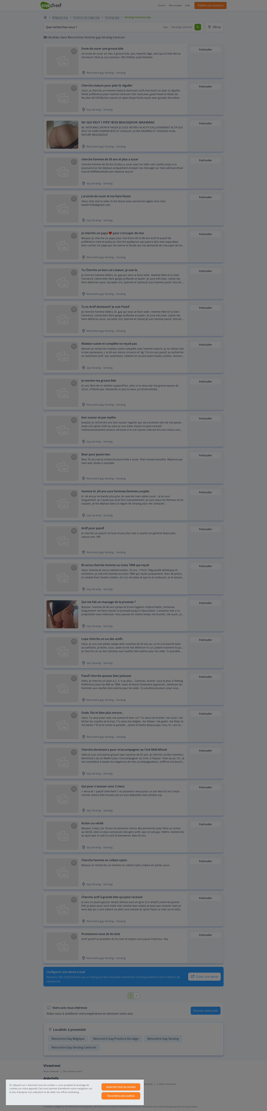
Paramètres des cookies (120, 1095)
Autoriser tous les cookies (120, 1086)
